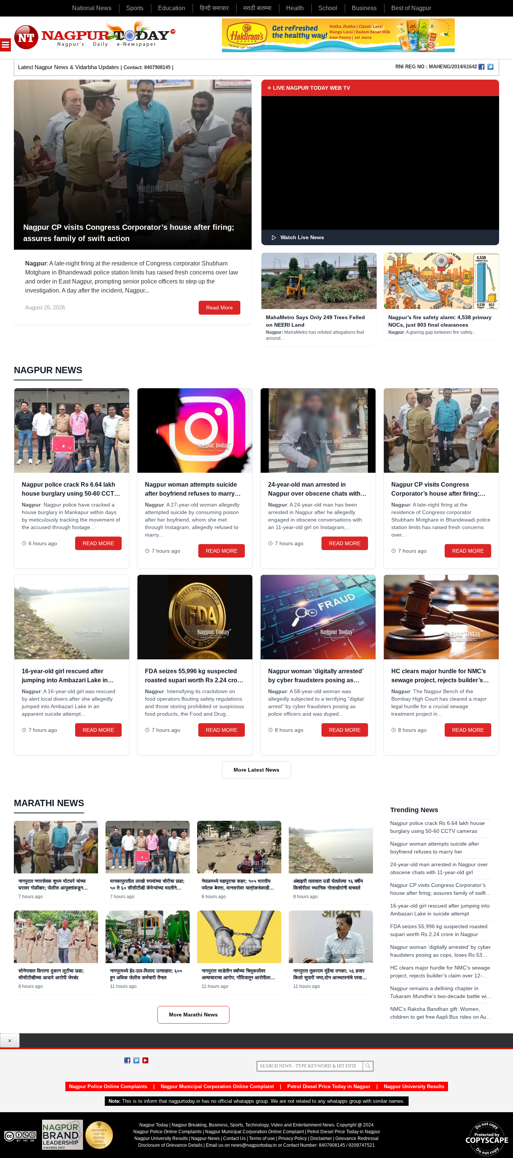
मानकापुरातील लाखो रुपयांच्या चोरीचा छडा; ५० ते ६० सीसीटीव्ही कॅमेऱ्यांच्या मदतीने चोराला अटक (147, 887)
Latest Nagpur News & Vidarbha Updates (68, 67)
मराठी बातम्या (257, 8)
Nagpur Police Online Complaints (108, 1086)
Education (171, 8)
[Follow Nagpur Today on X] (136, 1060)
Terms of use (262, 1138)
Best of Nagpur (411, 8)
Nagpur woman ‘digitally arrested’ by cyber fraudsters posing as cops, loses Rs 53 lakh (315, 680)
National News (92, 8)
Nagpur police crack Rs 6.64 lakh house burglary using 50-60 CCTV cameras (70, 493)
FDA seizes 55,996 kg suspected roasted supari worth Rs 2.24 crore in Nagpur (194, 680)
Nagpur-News (205, 1138)
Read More (219, 308)
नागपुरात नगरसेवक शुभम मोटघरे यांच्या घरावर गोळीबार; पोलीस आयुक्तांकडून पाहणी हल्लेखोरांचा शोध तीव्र (52, 887)
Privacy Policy (292, 1138)
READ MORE (98, 543)
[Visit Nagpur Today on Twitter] (490, 67)
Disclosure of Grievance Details (170, 1145)
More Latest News (256, 770)
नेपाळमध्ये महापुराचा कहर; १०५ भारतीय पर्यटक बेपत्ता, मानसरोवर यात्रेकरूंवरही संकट (236, 887)
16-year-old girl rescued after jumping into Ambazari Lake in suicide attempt (65, 680)
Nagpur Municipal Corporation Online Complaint (217, 1086)
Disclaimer (321, 1138)
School (327, 8)
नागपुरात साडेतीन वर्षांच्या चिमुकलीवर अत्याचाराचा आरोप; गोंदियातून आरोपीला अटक (236, 977)
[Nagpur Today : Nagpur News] (95, 37)
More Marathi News (193, 1015)
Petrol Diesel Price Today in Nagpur (328, 1086)
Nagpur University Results (414, 1086)
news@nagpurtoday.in (254, 1145)
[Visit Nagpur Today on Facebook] (481, 67)
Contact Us (234, 1138)
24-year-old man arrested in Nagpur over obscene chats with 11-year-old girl (314, 493)
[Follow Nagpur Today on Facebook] (127, 1060)
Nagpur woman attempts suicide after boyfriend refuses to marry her (191, 493)
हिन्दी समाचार (214, 8)
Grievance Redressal (357, 1138)
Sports (134, 8)
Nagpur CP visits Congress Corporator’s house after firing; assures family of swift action (435, 493)
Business (364, 8)
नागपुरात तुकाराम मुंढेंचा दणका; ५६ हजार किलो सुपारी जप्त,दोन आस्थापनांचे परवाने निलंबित (329, 977)
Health (295, 8)
